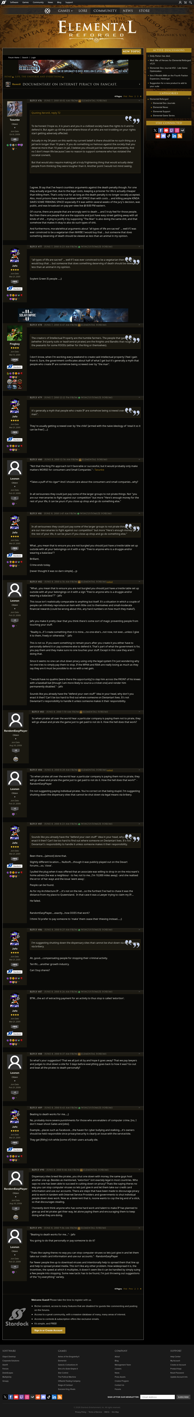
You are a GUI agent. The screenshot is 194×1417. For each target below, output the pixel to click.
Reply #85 (36, 824)
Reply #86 (36, 929)
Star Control (63, 1372)
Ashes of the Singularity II (68, 1356)
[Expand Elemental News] (151, 107)
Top (139, 101)
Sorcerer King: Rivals (66, 1389)
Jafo (14, 266)
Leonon (14, 478)
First (125, 96)
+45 (14, 139)
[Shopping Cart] (185, 2)
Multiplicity (6, 1376)
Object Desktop (9, 1356)
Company (121, 1351)
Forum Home (13, 57)
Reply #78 (36, 325)
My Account (175, 1360)
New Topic (131, 51)
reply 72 (55, 112)
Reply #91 (36, 1228)
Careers (118, 1368)
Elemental (62, 1360)
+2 (16, 750)
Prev (131, 96)
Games (25, 2)
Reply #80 (36, 459)
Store (144, 11)
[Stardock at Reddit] (158, 136)
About (117, 1356)
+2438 (15, 359)
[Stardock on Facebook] (160, 130)
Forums (118, 1389)
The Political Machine (67, 1376)
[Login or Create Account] (180, 2)
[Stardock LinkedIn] (174, 136)
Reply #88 (36, 1054)
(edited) (110, 582)
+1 (15, 498)
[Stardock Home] (3, 2)
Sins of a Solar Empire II (68, 1368)
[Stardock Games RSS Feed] (179, 136)
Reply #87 (36, 991)
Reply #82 (36, 581)
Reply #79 (36, 397)
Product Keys (175, 1368)
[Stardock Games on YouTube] (166, 130)
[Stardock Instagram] (177, 130)
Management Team (123, 1364)
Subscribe (183, 1397)
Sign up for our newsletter (123, 1397)
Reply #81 (36, 513)
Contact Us (119, 1385)
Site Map (115, 1412)
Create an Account (178, 1364)
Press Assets (120, 1376)
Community (38, 2)
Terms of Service (95, 1412)
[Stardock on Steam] (182, 130)
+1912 (14, 281)
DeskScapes (7, 1372)
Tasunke (15, 120)
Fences (5, 1368)
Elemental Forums (94, 100)
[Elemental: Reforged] (97, 31)
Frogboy (15, 344)
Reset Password (177, 1372)
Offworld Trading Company (69, 1381)
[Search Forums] (190, 2)
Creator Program (122, 1381)
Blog (59, 2)
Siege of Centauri (65, 1385)
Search (25, 57)
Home (8, 76)
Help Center (175, 1356)
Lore (83, 11)
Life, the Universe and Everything (38, 76)
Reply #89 (36, 1107)
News (50, 2)
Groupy (5, 1381)
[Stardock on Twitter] (155, 130)
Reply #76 (36, 100)
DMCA (106, 1412)
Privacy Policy (80, 1412)
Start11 (5, 1364)
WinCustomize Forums (97, 246)
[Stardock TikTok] (169, 136)
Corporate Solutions (10, 1360)
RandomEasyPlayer (15, 731)
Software (14, 2)
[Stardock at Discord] (163, 136)
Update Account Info (178, 1376)
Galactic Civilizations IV (68, 1364)
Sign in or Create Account (48, 1330)
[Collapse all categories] (189, 98)
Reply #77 (36, 246)
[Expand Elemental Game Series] (151, 116)
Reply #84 (36, 770)
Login (33, 57)
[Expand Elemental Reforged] (148, 99)
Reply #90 (38, 1170)
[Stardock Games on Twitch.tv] (171, 130)
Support (69, 2)
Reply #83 (38, 712)
